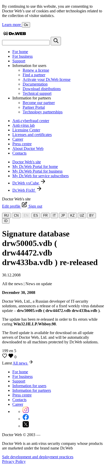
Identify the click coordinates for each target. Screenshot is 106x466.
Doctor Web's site (26, 162)
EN (26, 215)
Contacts (19, 153)
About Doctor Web (27, 148)
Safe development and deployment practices (37, 457)
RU (6, 215)
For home (20, 51)
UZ (82, 215)
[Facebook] (26, 419)
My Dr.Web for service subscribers (40, 176)
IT (54, 215)
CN (16, 215)
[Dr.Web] (14, 34)
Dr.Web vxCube (26, 183)
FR (45, 215)
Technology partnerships (43, 112)
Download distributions (42, 89)
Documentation (35, 84)
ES (35, 215)
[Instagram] (26, 411)
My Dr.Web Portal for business (37, 171)
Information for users (29, 386)
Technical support (37, 93)
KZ (72, 215)
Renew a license (36, 70)
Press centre (22, 144)
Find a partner (34, 75)
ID (5, 221)
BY (91, 215)
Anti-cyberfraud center (30, 120)
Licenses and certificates (32, 134)
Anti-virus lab (23, 125)
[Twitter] (26, 426)
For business (22, 56)
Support (18, 61)
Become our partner (39, 102)
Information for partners (31, 390)
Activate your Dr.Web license (46, 79)
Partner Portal (34, 107)
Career (17, 139)
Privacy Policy (14, 461)
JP (63, 215)
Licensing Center (26, 130)
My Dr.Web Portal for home (35, 166)
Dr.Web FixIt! (24, 190)
